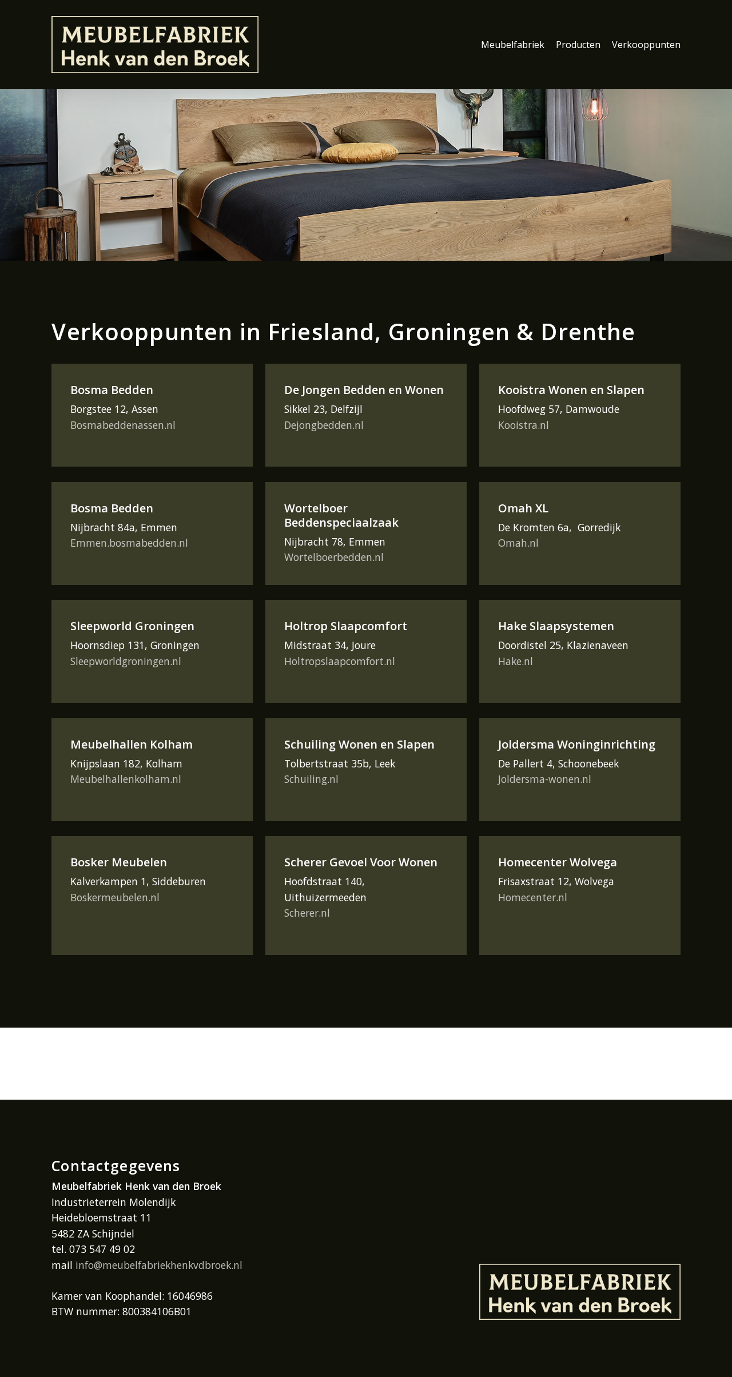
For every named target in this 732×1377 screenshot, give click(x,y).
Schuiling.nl (311, 779)
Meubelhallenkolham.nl (125, 779)
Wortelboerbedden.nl (334, 557)
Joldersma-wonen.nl (544, 779)
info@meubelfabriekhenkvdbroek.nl (158, 1265)
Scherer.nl (307, 913)
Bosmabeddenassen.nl (123, 425)
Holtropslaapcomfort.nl (339, 661)
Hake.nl (515, 661)
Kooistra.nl (523, 425)
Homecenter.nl (532, 897)
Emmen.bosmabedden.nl (129, 543)
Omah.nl (518, 543)
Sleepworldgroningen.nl (125, 661)
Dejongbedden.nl (324, 425)
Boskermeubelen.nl (115, 897)
